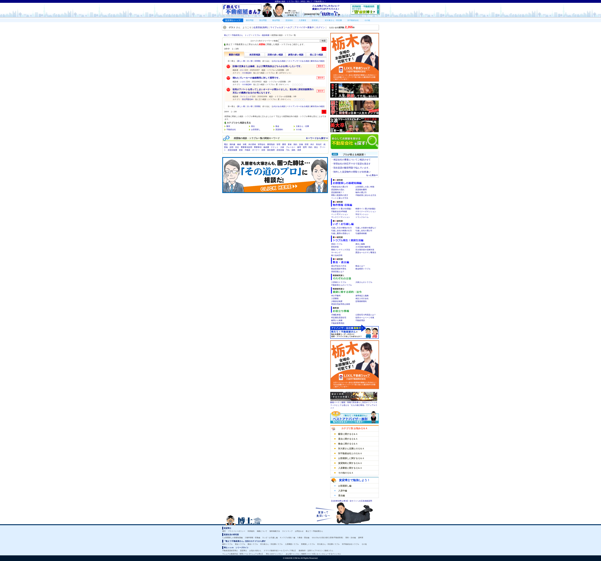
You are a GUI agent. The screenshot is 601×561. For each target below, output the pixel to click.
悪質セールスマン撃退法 (365, 252)
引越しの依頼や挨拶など (365, 228)
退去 (253, 126)
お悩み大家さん (255, 550)
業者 (290, 144)
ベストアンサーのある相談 (298, 61)
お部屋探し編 (344, 486)
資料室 (360, 537)
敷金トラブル (253, 544)
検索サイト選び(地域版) (365, 209)
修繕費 (266, 147)
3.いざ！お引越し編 (270, 537)
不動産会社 (231, 129)
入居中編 (342, 490)
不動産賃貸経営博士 (230, 550)
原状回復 (280, 150)
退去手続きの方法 (338, 266)
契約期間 (271, 150)
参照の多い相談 (295, 54)
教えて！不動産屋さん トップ (237, 35)
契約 (295, 144)
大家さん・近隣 (302, 126)
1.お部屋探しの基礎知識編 (232, 537)
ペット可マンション (339, 214)
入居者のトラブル (338, 282)
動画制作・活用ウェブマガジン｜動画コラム (316, 550)
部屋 (306, 144)
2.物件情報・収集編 (252, 537)
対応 (237, 147)
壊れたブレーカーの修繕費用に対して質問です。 (257, 77)
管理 (278, 144)
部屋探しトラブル (308, 544)
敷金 (277, 126)
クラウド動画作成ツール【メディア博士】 (280, 550)
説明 (231, 147)
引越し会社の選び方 (363, 231)
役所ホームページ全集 (364, 317)
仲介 (312, 144)
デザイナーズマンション (365, 211)
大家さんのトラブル (363, 282)
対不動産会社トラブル (350, 544)
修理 (299, 147)
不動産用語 (360, 320)
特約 (310, 147)
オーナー (256, 150)
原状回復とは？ (337, 271)
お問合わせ (299, 531)
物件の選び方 (361, 192)
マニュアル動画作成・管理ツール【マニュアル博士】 (243, 554)
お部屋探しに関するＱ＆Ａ (351, 458)
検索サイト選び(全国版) (341, 209)
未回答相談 (254, 54)
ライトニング (245, 96)
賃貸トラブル (336, 244)
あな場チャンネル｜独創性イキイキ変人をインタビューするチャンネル (313, 554)
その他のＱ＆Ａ (345, 473)
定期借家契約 (361, 301)
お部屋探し (255, 129)
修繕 (239, 144)
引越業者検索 (361, 233)
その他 (298, 129)
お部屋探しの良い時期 (364, 187)
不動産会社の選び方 (339, 187)
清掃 (299, 150)
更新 (241, 150)
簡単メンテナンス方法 (340, 250)
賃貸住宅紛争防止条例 (340, 304)
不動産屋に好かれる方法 (365, 195)
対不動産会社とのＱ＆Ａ (350, 453)
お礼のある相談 (278, 61)
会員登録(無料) (260, 27)
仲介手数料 (336, 296)
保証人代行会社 (362, 298)
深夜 (245, 144)
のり (242, 70)
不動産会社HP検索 (339, 211)
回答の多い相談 (275, 54)
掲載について (262, 531)
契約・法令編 (350, 537)
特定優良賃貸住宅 (338, 317)
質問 (305, 147)
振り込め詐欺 (336, 255)
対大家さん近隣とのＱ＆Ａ (351, 448)
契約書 (232, 144)
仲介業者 (252, 144)
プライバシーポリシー (236, 531)
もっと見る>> (372, 175)
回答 (263, 150)
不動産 (247, 150)
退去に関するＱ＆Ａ (348, 439)
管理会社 (261, 144)
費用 (284, 144)
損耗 (293, 150)
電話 (226, 144)
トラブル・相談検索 (260, 35)
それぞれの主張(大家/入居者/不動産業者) (327, 537)
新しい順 (241, 61)
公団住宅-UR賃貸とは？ (365, 315)
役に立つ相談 (316, 54)
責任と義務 (360, 244)
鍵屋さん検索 (336, 320)
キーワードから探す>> (317, 138)
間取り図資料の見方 (339, 195)
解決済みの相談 (317, 61)
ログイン (320, 27)
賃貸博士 (243, 550)
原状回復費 (232, 150)
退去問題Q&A (247, 99)
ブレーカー (290, 147)
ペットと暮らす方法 (339, 198)
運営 (224, 531)
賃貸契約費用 (361, 190)
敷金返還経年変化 (338, 269)
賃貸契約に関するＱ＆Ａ (350, 463)
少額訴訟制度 (336, 301)
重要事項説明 (246, 147)
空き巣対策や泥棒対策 (364, 250)
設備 (301, 144)
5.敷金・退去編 (303, 537)
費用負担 (271, 144)
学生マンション (362, 214)
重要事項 (258, 147)
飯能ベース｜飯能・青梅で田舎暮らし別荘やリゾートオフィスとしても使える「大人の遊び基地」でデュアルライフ (353, 405)
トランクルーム (362, 217)
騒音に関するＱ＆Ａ (348, 434)
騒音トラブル (227, 544)
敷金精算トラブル (362, 269)
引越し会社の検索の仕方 (341, 231)
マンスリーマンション (340, 217)
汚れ (288, 150)
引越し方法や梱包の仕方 (341, 228)
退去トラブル (240, 544)
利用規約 (251, 531)
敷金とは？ (360, 266)
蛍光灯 (319, 144)
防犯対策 (335, 247)
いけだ (243, 82)
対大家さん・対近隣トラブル (271, 544)
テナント (274, 147)
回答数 (257, 61)
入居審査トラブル (292, 544)
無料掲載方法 (275, 531)
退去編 (341, 495)
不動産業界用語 (337, 323)
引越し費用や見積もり (340, 233)
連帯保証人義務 (362, 296)
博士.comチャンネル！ (274, 554)
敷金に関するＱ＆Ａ (348, 443)
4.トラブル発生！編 (287, 537)
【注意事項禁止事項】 (339, 501)
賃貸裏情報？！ (337, 192)
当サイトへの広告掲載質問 (360, 501)
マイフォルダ (276, 27)
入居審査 (335, 298)
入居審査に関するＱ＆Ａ (350, 468)
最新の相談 (234, 54)
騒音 (228, 126)
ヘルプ (288, 27)
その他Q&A (246, 73)
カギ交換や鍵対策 (362, 247)
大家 (282, 147)
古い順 (250, 61)
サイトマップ (287, 531)
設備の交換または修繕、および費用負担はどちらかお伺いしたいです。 (268, 66)
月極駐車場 (336, 315)
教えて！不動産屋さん (314, 531)
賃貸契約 (279, 129)
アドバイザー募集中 (304, 27)
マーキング (336, 252)
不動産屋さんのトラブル (341, 285)
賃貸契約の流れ (337, 190)
